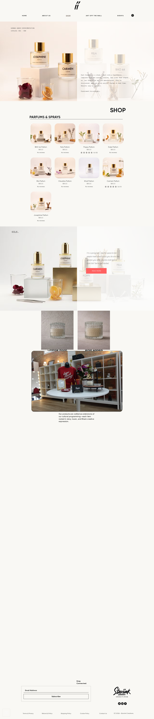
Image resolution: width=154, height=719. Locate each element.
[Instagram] (122, 703)
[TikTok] (119, 703)
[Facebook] (125, 703)
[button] (96, 271)
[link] (132, 15)
